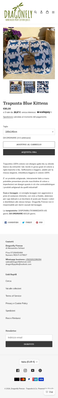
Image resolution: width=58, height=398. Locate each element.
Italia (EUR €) (28, 362)
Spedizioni (10, 310)
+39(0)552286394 (33, 259)
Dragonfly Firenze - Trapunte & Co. (24, 389)
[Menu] (53, 12)
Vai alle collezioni (13, 288)
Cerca (8, 281)
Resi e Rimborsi (13, 318)
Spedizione (8, 117)
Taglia (5, 126)
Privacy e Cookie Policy (17, 303)
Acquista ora (29, 152)
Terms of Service (13, 296)
